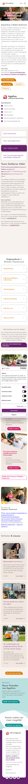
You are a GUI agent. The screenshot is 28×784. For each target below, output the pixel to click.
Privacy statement (11, 773)
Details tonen (20, 406)
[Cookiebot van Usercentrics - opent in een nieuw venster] (20, 368)
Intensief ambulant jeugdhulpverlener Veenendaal (10, 453)
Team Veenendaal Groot (11, 141)
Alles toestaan (14, 410)
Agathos (8, 756)
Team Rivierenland (9, 133)
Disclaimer (9, 769)
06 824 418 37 (14, 225)
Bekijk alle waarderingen (8, 524)
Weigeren (14, 414)
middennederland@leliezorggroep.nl (15, 167)
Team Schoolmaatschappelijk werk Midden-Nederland (13, 156)
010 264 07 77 (11, 169)
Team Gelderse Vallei (10, 148)
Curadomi (14, 756)
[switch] (24, 391)
